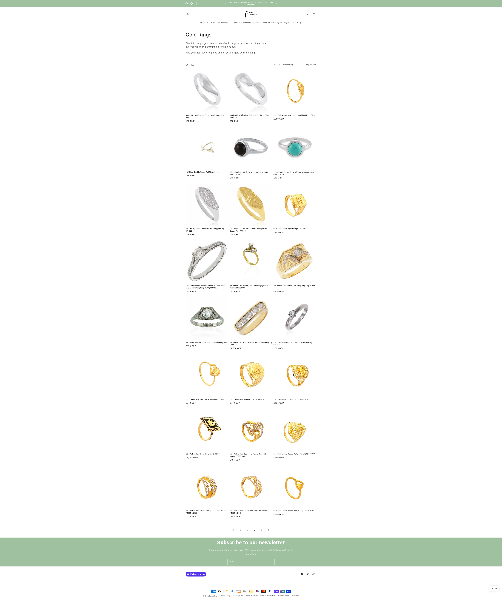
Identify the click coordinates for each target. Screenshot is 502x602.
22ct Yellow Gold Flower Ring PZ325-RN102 (291, 399)
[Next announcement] (276, 3)
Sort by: (277, 65)
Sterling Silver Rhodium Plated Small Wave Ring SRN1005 (205, 116)
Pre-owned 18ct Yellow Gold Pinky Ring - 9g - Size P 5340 (294, 287)
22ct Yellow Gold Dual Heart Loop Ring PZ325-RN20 (294, 115)
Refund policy (225, 596)
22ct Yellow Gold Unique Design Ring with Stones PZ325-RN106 (206, 512)
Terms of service (251, 596)
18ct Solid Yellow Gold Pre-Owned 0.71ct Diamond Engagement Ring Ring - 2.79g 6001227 (206, 287)
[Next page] (269, 530)
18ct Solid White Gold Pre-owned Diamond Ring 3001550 (292, 344)
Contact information (267, 596)
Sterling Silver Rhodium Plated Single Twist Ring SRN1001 (249, 116)
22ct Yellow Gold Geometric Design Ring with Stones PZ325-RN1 (248, 455)
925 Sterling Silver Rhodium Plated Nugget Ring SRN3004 (205, 230)
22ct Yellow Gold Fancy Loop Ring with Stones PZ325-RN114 (248, 512)
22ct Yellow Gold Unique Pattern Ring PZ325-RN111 (294, 454)
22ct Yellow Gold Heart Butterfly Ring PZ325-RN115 (206, 399)
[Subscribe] (271, 562)
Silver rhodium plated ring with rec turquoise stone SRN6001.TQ (293, 173)
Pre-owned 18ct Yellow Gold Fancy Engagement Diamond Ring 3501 (249, 287)
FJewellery (213, 596)
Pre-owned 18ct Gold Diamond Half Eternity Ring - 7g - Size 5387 (251, 344)
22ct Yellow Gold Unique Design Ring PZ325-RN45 (293, 511)
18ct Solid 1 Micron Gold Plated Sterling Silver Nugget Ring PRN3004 (248, 230)
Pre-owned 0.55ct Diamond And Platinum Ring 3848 (206, 342)
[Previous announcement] (226, 3)
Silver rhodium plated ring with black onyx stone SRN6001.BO (249, 173)
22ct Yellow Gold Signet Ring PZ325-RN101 (247, 399)
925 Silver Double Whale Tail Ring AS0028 (202, 172)
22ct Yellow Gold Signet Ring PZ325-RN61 (290, 229)
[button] (188, 14)
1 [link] (233, 530)
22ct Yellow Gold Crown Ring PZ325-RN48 (203, 454)
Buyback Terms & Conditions (288, 596)
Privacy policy (238, 596)
